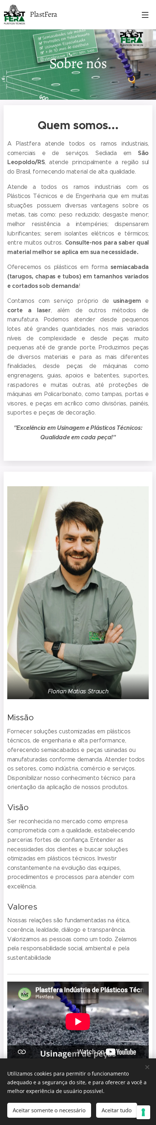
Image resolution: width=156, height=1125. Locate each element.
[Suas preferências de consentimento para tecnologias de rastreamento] (143, 1112)
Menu (145, 14)
